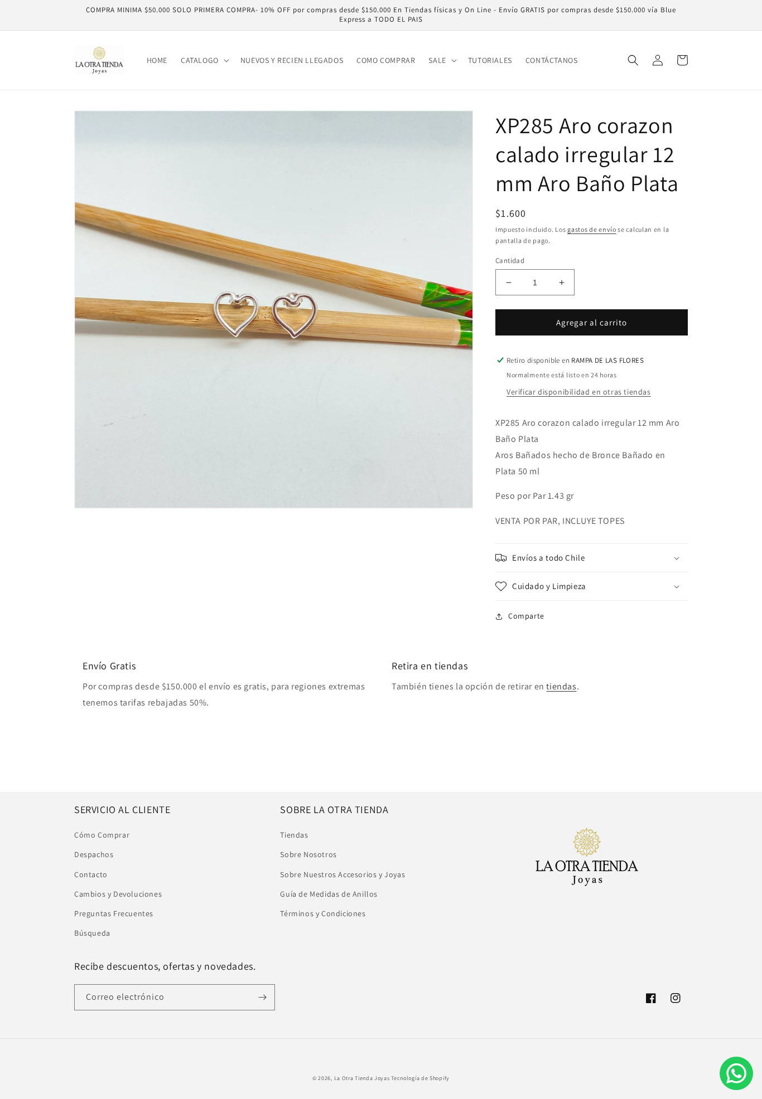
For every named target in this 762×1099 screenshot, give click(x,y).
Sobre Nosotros (308, 854)
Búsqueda (92, 933)
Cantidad (509, 260)
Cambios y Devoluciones (118, 894)
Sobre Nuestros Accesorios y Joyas (342, 874)
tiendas (561, 686)
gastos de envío (591, 229)
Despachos (93, 854)
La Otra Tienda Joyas (362, 1078)
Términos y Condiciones (322, 913)
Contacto (91, 874)
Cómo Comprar (101, 835)
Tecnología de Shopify (420, 1078)
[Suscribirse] (262, 997)
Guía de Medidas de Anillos (329, 894)
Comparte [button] (526, 616)
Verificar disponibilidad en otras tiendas (579, 392)
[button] (204, 60)
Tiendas (294, 835)
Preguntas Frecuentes (113, 913)
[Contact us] (736, 1073)
